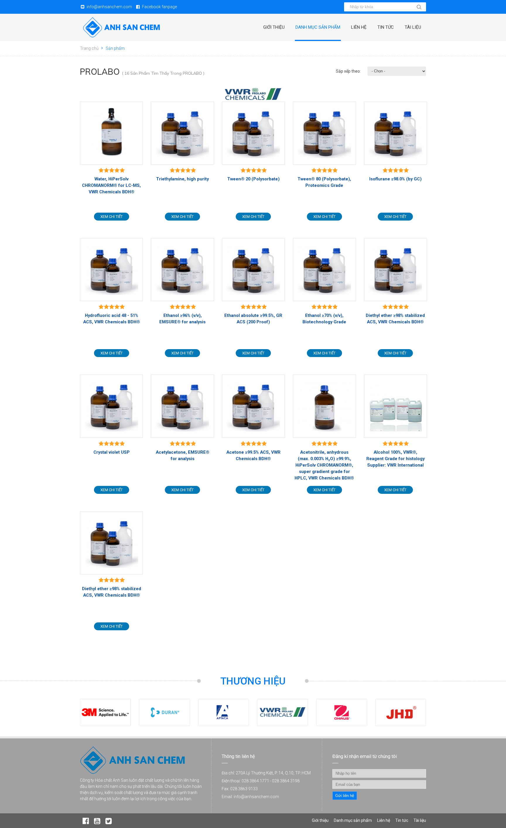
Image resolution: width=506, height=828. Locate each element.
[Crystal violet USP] (111, 406)
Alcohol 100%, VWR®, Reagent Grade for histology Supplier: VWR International (395, 459)
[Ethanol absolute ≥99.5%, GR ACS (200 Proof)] (253, 269)
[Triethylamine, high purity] (182, 133)
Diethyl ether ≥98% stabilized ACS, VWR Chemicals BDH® (395, 319)
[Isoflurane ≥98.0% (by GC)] (395, 133)
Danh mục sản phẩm (317, 27)
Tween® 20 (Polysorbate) (253, 179)
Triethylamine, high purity (182, 179)
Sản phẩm (115, 48)
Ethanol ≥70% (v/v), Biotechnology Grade (324, 319)
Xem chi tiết (111, 216)
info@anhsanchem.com (109, 6)
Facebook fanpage (159, 6)
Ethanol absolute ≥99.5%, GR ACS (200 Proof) (253, 319)
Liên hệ (359, 27)
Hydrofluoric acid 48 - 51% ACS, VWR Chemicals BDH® (111, 319)
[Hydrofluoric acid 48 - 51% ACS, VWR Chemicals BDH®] (111, 269)
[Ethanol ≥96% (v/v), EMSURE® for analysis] (182, 269)
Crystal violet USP (111, 452)
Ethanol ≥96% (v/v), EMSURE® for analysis (182, 319)
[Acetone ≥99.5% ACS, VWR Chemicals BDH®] (253, 406)
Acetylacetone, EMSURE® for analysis (182, 455)
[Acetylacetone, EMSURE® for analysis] (182, 406)
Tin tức (385, 27)
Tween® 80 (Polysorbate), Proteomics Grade (324, 182)
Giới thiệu (274, 27)
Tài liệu (413, 27)
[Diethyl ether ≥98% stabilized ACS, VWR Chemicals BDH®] (395, 269)
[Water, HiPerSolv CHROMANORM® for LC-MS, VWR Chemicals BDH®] (111, 133)
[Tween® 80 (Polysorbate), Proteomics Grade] (324, 133)
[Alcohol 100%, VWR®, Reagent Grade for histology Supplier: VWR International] (395, 406)
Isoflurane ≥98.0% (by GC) (395, 179)
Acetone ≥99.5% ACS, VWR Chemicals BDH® (253, 455)
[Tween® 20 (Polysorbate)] (253, 133)
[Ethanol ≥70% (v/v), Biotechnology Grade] (324, 269)
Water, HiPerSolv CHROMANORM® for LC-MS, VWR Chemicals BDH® (111, 185)
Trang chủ (89, 48)
